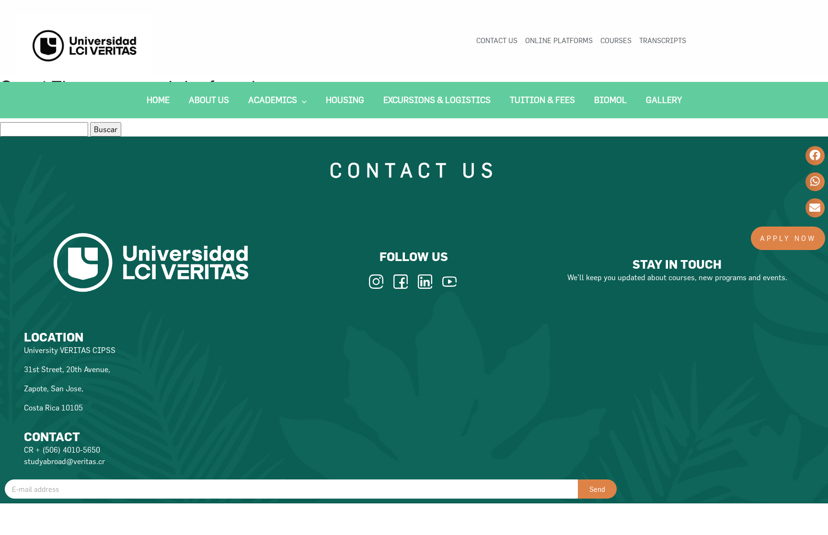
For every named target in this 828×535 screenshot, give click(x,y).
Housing (345, 100)
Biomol (610, 100)
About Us (209, 100)
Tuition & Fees (542, 100)
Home (158, 100)
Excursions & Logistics (437, 100)
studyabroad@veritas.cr (64, 461)
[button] (788, 238)
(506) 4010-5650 (71, 449)
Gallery (664, 100)
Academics (272, 100)
